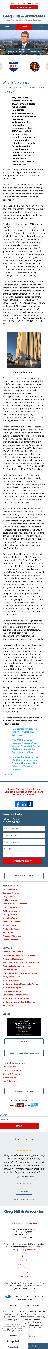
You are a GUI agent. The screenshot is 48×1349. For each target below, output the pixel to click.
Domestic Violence (11, 893)
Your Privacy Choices (20, 1296)
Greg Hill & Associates (32, 1336)
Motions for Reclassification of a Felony (20, 984)
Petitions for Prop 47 (12, 987)
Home (8, 26)
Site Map (24, 1272)
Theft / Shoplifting (11, 907)
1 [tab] (17, 1183)
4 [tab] (27, 1183)
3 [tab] (24, 1183)
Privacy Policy (24, 1264)
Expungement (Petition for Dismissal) (19, 955)
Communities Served (24, 876)
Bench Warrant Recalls (13, 951)
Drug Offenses (9, 896)
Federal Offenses (10, 939)
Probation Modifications (13, 959)
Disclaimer (24, 1260)
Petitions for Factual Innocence (17, 966)
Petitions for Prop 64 (12, 991)
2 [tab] (20, 1183)
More (40, 26)
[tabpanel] (24, 1163)
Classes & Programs (11, 1074)
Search (19, 1126)
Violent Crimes (9, 925)
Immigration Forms (11, 977)
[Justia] (30, 804)
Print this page (15, 1223)
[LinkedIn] (24, 804)
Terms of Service (24, 1268)
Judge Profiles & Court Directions (24, 1053)
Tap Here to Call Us (24, 7)
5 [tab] (30, 1183)
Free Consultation (13, 814)
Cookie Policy (37, 1296)
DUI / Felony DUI (10, 889)
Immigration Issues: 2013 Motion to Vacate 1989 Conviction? (24, 731)
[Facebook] (18, 804)
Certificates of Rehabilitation (16, 995)
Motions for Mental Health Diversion (19, 1002)
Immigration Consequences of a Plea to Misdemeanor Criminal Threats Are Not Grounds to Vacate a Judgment (25, 763)
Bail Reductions (10, 969)
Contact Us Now (22, 861)
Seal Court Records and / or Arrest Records (21, 962)
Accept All (14, 1336)
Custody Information (12, 1070)
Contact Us (24, 1276)
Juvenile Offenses (10, 918)
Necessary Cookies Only (14, 1342)
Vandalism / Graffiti (11, 921)
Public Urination (10, 900)
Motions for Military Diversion (16, 998)
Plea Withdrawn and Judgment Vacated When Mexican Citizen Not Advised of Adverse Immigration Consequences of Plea (26, 746)
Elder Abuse (8, 932)
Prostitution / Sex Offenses (15, 903)
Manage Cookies (25, 1299)
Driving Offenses (10, 914)
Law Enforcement (10, 1081)
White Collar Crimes (11, 929)
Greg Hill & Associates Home (24, 18)
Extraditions (8, 1005)
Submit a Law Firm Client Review (24, 1199)
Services (7, 947)
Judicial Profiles (10, 1077)
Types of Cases (11, 885)
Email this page (32, 1223)
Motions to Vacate (11, 980)
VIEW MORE (24, 1041)
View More (24, 1191)
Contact (23, 26)
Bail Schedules (9, 1067)
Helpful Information (14, 1062)
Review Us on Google (24, 1091)
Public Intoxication (11, 911)
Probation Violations (12, 936)
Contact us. (8, 774)
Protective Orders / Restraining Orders (20, 973)
